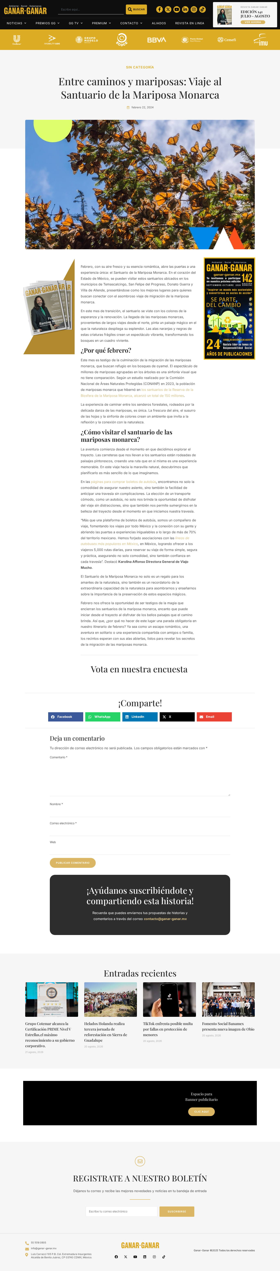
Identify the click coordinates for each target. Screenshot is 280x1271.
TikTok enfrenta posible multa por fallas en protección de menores (168, 1029)
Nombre (56, 804)
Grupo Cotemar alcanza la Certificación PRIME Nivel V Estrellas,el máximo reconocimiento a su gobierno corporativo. (50, 1034)
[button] (65, 717)
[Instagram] (194, 9)
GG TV (74, 23)
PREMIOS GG (46, 23)
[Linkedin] (145, 1257)
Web (53, 842)
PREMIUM (99, 23)
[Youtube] (176, 9)
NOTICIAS (14, 23)
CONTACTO (129, 23)
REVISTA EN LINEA (189, 23)
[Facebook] (116, 1257)
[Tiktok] (202, 9)
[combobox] (91, 9)
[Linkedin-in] (185, 9)
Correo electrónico (63, 823)
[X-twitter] (168, 9)
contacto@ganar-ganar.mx (165, 919)
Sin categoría (140, 67)
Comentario (58, 757)
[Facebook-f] (159, 9)
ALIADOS (159, 23)
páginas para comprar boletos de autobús (123, 482)
